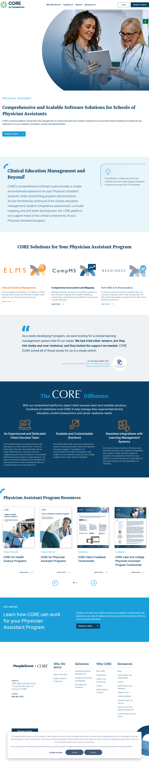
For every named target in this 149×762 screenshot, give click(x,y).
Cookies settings (55, 752)
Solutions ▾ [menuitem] (68, 5)
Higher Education (60, 674)
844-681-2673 (18, 697)
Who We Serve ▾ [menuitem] (53, 5)
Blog (119, 671)
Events (120, 682)
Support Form (123, 692)
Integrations (101, 675)
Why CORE (100, 671)
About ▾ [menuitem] (79, 5)
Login (123, 5)
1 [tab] (73, 582)
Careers (99, 686)
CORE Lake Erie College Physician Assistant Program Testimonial (129, 561)
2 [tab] (75, 582)
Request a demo (140, 5)
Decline (93, 752)
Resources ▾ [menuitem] (90, 5)
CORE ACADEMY (124, 696)
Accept (74, 752)
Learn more (6, 301)
